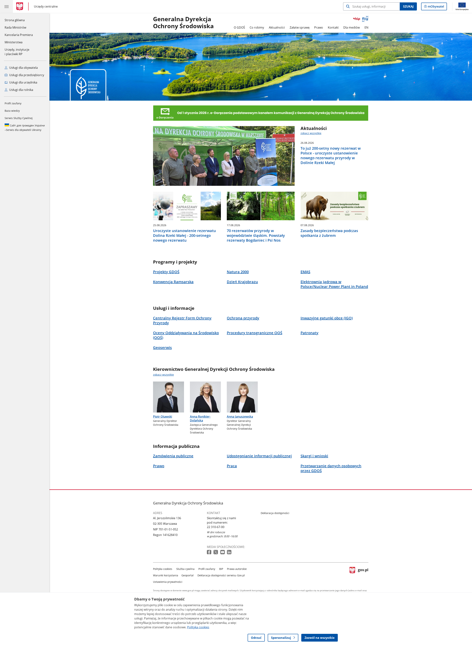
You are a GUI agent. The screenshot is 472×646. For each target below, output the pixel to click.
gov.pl (363, 574)
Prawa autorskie (237, 569)
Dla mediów (351, 27)
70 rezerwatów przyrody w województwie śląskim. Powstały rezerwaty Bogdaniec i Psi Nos (256, 235)
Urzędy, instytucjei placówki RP (17, 52)
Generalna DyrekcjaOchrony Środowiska (183, 22)
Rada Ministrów (15, 27)
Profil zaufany (13, 103)
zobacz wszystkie (311, 133)
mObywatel (436, 7)
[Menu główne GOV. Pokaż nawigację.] (6, 6)
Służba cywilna (185, 569)
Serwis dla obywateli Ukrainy (25, 128)
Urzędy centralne (46, 6)
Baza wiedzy (12, 110)
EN (366, 27)
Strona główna (19, 20)
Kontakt (333, 27)
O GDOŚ (239, 27)
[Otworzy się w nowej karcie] (209, 552)
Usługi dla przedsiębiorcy (26, 75)
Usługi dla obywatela (23, 68)
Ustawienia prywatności (167, 582)
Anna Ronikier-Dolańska (200, 418)
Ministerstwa (13, 42)
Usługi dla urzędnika (22, 82)
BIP (221, 569)
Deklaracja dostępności (275, 513)
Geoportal (187, 575)
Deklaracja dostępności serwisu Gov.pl (221, 575)
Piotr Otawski (162, 417)
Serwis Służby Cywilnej (19, 118)
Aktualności (277, 27)
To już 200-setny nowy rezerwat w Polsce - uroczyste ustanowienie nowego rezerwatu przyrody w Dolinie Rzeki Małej (331, 155)
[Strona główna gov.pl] (20, 6)
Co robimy (257, 27)
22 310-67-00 (215, 527)
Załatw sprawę (300, 27)
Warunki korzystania (165, 575)
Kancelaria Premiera (19, 35)
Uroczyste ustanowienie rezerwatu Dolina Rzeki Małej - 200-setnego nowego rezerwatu (184, 235)
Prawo (318, 27)
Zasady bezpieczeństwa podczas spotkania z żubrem (329, 233)
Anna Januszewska (240, 417)
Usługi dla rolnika (20, 90)
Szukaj (408, 6)
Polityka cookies (162, 569)
